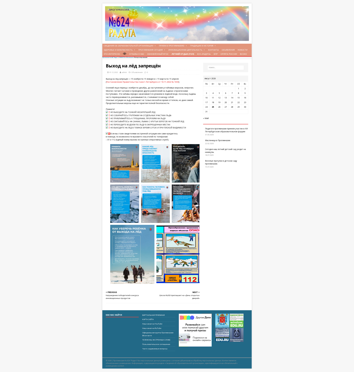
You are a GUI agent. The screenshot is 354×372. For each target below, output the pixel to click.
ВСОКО (243, 54)
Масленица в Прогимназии (217, 140)
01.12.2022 (113, 72)
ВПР (216, 54)
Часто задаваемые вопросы (154, 348)
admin (124, 72)
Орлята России (229, 54)
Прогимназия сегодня (150, 50)
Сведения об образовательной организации (128, 45)
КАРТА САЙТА (148, 319)
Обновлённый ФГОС (158, 54)
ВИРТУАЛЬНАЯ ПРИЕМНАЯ (153, 315)
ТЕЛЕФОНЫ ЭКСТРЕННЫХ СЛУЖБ (156, 340)
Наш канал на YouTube (152, 324)
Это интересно (112, 54)
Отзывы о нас (136, 54)
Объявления (228, 50)
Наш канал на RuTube (151, 328)
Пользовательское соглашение (156, 344)
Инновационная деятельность (185, 50)
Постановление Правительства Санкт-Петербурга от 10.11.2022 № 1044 (142, 82)
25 (213, 107)
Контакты (213, 50)
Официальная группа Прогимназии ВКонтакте (157, 334)
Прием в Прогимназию (171, 45)
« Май (206, 118)
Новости (242, 50)
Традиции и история (201, 45)
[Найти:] (225, 67)
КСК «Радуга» (204, 54)
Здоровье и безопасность (118, 50)
